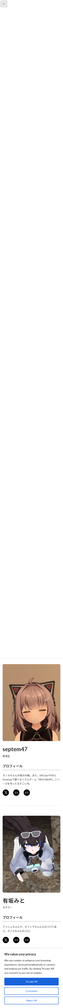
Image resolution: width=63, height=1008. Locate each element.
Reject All (31, 1000)
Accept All (31, 981)
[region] (31, 978)
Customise (31, 990)
